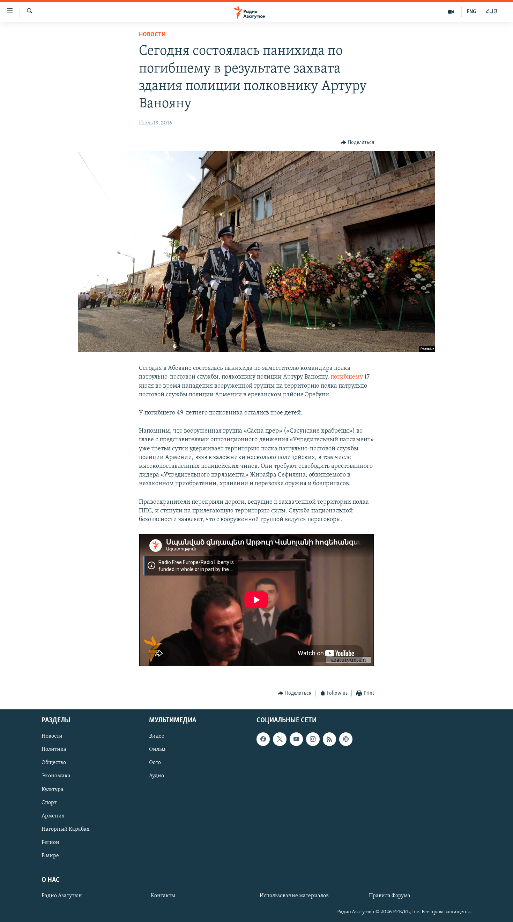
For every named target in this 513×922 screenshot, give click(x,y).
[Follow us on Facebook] (263, 739)
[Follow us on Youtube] (296, 739)
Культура (53, 789)
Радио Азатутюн (62, 896)
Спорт (49, 802)
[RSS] (329, 739)
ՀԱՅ (491, 12)
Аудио (156, 776)
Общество (54, 762)
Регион (50, 842)
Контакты (163, 896)
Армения (53, 815)
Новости (152, 35)
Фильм (157, 749)
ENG (471, 12)
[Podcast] (345, 739)
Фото (155, 762)
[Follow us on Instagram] (312, 739)
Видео (156, 736)
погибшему (347, 377)
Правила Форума (389, 896)
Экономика (56, 776)
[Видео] (451, 12)
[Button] (357, 142)
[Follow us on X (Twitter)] (279, 739)
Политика (54, 749)
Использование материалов (294, 896)
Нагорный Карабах (65, 829)
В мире (50, 855)
